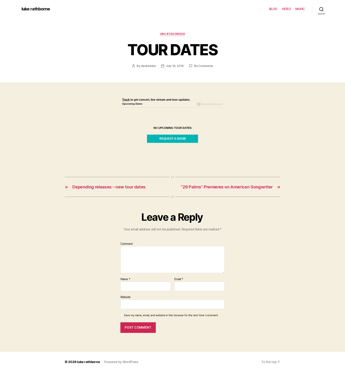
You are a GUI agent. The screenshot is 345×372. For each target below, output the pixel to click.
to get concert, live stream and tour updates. (156, 99)
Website (125, 297)
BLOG (273, 9)
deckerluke (148, 66)
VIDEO (286, 9)
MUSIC (300, 9)
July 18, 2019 (175, 66)
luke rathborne (36, 9)
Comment (126, 243)
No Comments (203, 66)
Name (125, 279)
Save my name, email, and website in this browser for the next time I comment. (171, 315)
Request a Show (172, 138)
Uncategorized (172, 34)
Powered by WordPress (121, 362)
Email (178, 279)
